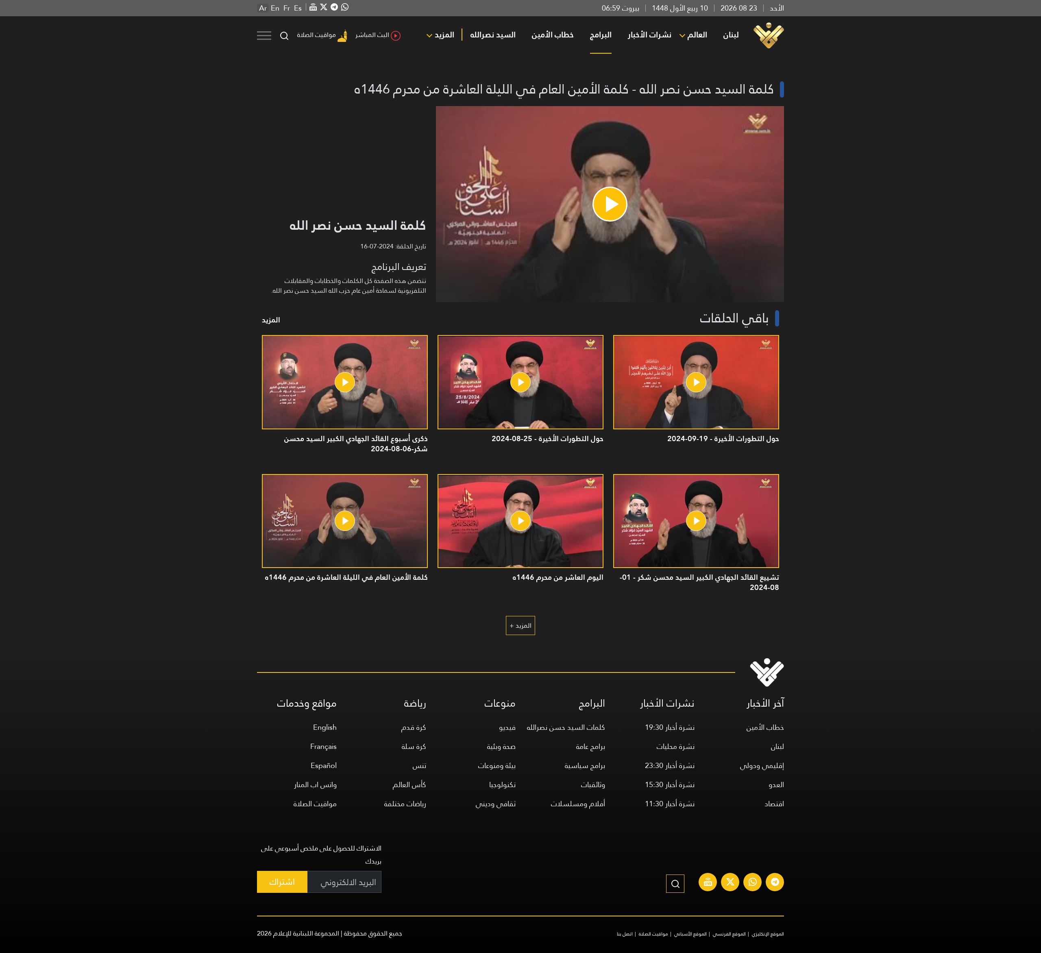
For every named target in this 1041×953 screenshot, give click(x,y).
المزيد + (520, 625)
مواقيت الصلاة (316, 35)
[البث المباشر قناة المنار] (708, 883)
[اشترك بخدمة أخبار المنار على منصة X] (730, 883)
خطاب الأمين (553, 34)
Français (323, 746)
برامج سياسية (585, 765)
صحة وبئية (501, 746)
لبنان (731, 34)
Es (298, 8)
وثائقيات (593, 784)
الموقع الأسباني (690, 933)
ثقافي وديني (496, 803)
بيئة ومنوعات (497, 765)
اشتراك (282, 882)
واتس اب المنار (315, 784)
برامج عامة (590, 746)
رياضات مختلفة (405, 803)
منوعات (500, 703)
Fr (286, 8)
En (275, 8)
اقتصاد (774, 803)
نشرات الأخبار (649, 34)
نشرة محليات (676, 746)
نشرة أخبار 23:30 (670, 765)
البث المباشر (372, 35)
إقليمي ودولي (762, 765)
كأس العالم (409, 784)
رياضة (415, 703)
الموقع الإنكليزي (768, 933)
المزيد (444, 34)
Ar (263, 8)
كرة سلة (414, 746)
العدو (776, 784)
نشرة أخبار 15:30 (670, 784)
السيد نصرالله (493, 34)
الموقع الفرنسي (729, 933)
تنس (419, 765)
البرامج (601, 34)
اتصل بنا (625, 933)
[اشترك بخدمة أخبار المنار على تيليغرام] (775, 883)
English (325, 727)
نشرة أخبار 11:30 (670, 803)
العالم (697, 34)
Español (324, 765)
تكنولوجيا (502, 784)
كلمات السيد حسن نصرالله (566, 727)
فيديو (507, 727)
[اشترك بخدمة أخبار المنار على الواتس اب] (753, 883)
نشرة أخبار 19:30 (670, 727)
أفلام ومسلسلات (578, 803)
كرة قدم (413, 727)
